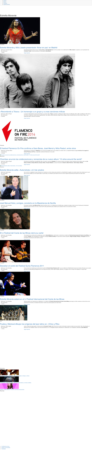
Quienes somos (7, 4)
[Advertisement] (30, 10)
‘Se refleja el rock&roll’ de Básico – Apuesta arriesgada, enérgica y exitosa (14, 375)
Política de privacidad (6, 447)
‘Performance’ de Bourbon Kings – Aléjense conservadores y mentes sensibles (15, 382)
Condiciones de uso (5, 446)
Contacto (5, 3)
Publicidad (4, 448)
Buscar (5, 2)
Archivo (5, 0)
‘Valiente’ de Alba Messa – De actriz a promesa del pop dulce (12, 389)
